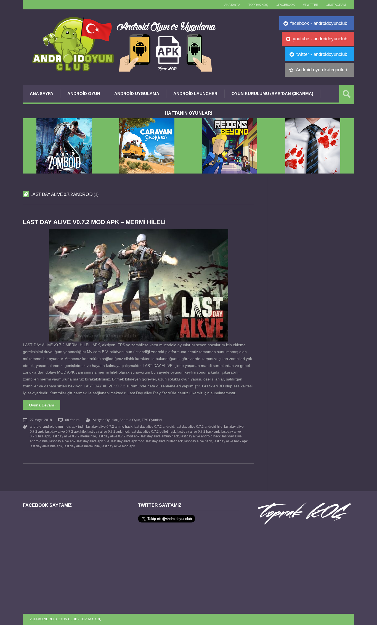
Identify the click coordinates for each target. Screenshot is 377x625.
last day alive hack (198, 441)
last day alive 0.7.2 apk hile (65, 432)
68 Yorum (72, 420)
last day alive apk (62, 441)
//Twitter (310, 4)
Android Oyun (83, 93)
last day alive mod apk (118, 446)
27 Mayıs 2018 (41, 420)
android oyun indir (56, 427)
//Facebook (286, 4)
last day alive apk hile (93, 441)
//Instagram (336, 4)
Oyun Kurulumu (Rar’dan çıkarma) (272, 93)
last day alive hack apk (231, 441)
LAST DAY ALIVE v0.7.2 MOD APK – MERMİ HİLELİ (94, 222)
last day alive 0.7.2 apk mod (108, 432)
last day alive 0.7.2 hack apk (198, 432)
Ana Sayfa (41, 93)
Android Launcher (195, 93)
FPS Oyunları (152, 420)
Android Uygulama (136, 93)
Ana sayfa (232, 4)
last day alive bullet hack (164, 441)
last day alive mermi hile (82, 446)
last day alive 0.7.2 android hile (199, 427)
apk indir (78, 427)
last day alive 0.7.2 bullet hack (153, 432)
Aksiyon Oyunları (105, 420)
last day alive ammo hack (160, 436)
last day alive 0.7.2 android (154, 427)
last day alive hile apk (46, 446)
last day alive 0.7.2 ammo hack (109, 427)
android (35, 427)
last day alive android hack (200, 436)
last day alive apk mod (127, 441)
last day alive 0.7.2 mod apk (118, 436)
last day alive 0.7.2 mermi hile (74, 436)
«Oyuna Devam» (41, 405)
